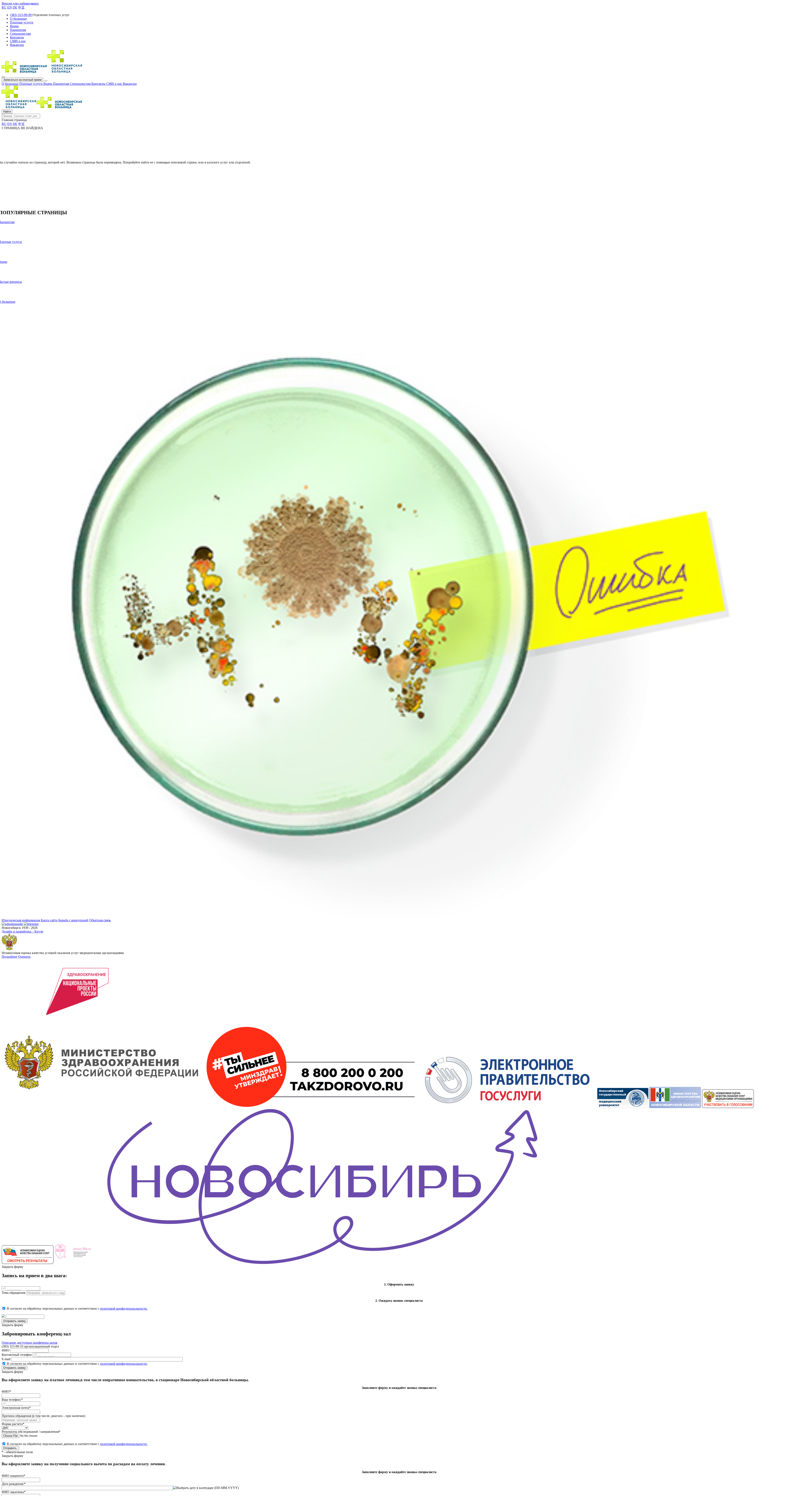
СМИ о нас (114, 83)
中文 (21, 7)
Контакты (98, 83)
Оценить (24, 956)
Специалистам (80, 83)
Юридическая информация (21, 920)
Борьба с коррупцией (73, 920)
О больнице (10, 83)
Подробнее (9, 956)
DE (15, 7)
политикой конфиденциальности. (124, 1308)
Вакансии (130, 83)
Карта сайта (49, 920)
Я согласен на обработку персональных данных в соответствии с (77, 1308)
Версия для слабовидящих (20, 3)
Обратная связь (100, 920)
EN (9, 7)
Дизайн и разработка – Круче (22, 931)
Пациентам (61, 83)
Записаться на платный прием (22, 79)
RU (4, 7)
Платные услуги (31, 83)
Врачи (48, 83)
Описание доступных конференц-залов (29, 1342)
